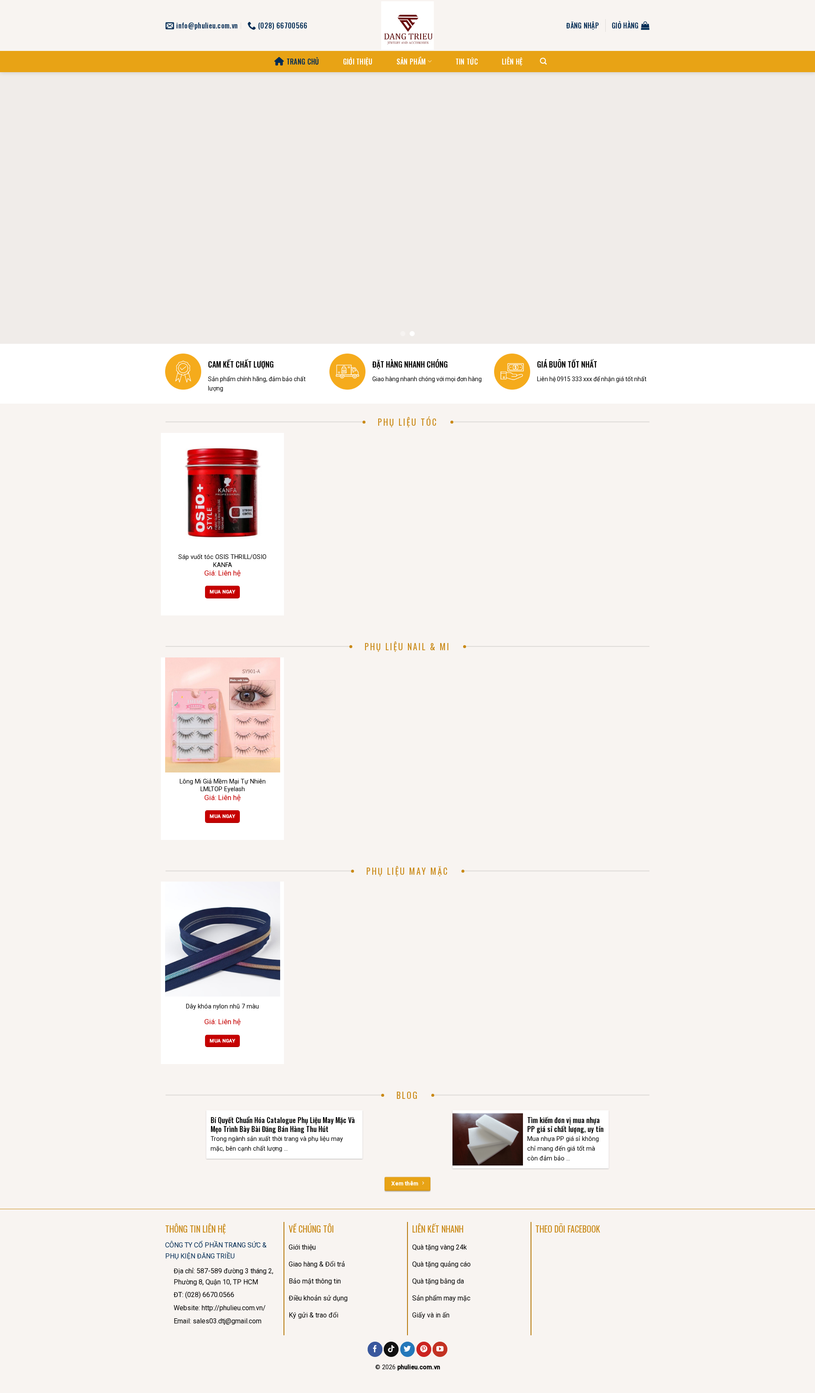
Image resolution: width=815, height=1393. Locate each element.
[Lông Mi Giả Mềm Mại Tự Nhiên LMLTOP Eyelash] (222, 714)
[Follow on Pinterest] (423, 1349)
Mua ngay (222, 592)
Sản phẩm (411, 61)
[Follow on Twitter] (407, 1349)
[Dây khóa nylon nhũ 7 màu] (222, 939)
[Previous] (27, 208)
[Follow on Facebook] (375, 1349)
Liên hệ (512, 61)
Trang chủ (303, 61)
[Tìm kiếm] (543, 61)
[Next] (787, 208)
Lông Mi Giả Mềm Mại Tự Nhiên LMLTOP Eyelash (223, 785)
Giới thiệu (358, 61)
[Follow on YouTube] (440, 1349)
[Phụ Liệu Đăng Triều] (407, 25)
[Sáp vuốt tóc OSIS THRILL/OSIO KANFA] (222, 490)
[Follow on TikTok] (391, 1349)
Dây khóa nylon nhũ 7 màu (222, 1006)
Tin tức (466, 61)
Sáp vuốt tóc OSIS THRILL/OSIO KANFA (222, 561)
